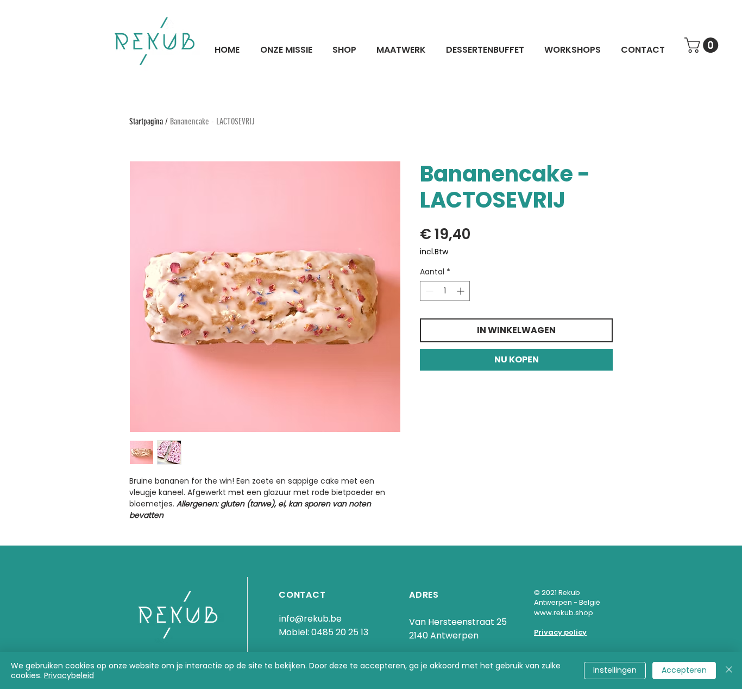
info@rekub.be (310, 618)
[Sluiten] (728, 670)
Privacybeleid (69, 675)
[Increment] (461, 290)
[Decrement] (428, 290)
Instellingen (615, 670)
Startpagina (146, 121)
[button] (703, 45)
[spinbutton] (445, 290)
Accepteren (684, 670)
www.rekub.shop (563, 612)
